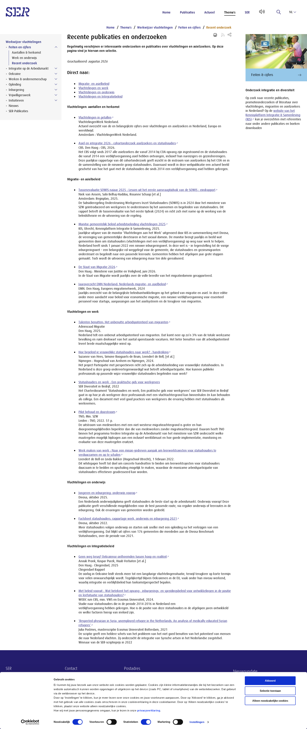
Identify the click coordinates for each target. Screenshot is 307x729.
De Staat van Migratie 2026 (97, 267)
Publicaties (187, 12)
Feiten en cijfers (20, 47)
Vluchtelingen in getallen (95, 117)
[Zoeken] (278, 12)
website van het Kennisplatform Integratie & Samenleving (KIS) (273, 115)
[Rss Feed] (222, 34)
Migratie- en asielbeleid (94, 84)
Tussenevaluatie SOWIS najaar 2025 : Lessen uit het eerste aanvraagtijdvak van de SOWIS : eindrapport (147, 190)
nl (291, 12)
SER (247, 12)
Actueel (209, 12)
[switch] (112, 722)
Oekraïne (15, 74)
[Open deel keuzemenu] (229, 34)
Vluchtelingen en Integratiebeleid (100, 96)
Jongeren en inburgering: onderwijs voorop (107, 493)
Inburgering (16, 90)
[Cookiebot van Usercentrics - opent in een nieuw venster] (30, 722)
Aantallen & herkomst (26, 52)
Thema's (229, 12)
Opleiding (15, 84)
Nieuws (13, 106)
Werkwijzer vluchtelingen (23, 42)
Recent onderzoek (24, 63)
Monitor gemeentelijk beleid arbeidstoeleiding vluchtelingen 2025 (122, 224)
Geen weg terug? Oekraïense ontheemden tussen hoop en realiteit (123, 556)
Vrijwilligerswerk (20, 95)
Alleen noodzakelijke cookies (270, 700)
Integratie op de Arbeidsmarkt (29, 68)
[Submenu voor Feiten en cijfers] (56, 47)
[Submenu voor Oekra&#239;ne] (56, 73)
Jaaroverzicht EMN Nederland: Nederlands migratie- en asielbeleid (122, 284)
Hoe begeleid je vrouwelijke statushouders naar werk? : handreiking (123, 352)
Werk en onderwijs (24, 58)
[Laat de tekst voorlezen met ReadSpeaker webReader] (261, 13)
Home (166, 12)
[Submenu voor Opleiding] (56, 84)
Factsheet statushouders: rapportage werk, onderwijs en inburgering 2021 (128, 518)
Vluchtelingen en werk (93, 88)
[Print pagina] (215, 35)
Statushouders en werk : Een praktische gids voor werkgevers (119, 382)
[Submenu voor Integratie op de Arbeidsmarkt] (56, 68)
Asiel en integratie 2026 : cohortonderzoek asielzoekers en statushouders (127, 143)
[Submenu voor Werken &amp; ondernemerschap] (56, 79)
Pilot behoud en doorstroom (97, 412)
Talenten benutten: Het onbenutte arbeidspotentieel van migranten (123, 322)
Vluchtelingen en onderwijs (96, 92)
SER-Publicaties (18, 111)
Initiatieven (16, 100)
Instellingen (197, 721)
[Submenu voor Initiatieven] (56, 100)
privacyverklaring (148, 710)
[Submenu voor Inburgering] (56, 89)
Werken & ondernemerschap (28, 79)
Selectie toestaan (270, 690)
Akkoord (270, 680)
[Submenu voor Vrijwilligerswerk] (56, 95)
